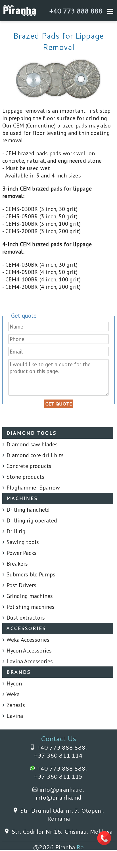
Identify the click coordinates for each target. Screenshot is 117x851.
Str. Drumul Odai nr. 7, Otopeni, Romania (62, 814)
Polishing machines (31, 606)
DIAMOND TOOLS (32, 433)
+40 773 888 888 (75, 11)
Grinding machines (30, 596)
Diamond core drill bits (35, 455)
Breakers (17, 563)
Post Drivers (21, 585)
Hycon (14, 683)
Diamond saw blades (32, 444)
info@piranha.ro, (61, 789)
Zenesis (16, 705)
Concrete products (29, 466)
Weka (13, 694)
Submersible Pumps (31, 574)
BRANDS (19, 672)
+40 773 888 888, (62, 747)
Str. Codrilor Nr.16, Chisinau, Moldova (61, 831)
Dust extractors (26, 617)
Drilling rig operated (32, 520)
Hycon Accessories (29, 650)
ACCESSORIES (26, 628)
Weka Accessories (28, 639)
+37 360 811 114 (58, 755)
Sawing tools (23, 542)
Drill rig (16, 531)
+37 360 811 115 (58, 776)
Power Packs (22, 553)
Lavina (15, 716)
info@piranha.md (58, 797)
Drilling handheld (28, 509)
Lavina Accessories (30, 661)
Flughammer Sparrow (33, 487)
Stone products (25, 476)
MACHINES (22, 498)
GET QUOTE (58, 403)
